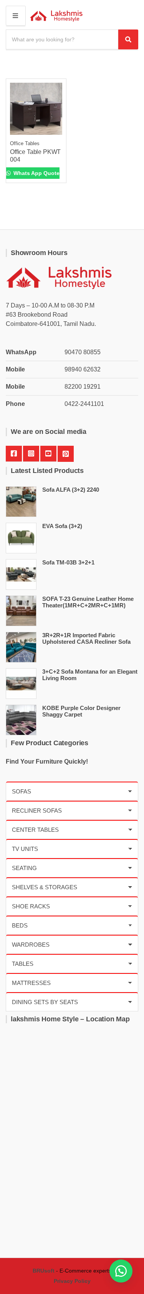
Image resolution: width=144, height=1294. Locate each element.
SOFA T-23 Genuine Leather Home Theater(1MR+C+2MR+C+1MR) (88, 602)
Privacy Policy (72, 1281)
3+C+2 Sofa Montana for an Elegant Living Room (89, 674)
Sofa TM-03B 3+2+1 (68, 562)
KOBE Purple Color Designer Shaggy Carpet (81, 711)
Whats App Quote (36, 173)
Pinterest (66, 454)
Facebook (14, 454)
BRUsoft (44, 1271)
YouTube (48, 454)
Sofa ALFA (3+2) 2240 (70, 489)
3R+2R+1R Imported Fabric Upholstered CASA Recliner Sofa (86, 638)
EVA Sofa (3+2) (62, 526)
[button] (120, 1271)
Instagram (31, 454)
